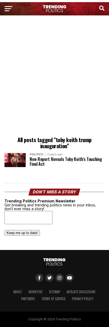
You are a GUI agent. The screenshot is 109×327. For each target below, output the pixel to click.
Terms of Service (53, 298)
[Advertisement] (54, 76)
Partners (28, 298)
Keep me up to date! (22, 233)
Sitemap (54, 291)
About (17, 291)
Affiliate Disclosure (81, 291)
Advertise (36, 291)
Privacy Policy (82, 298)
